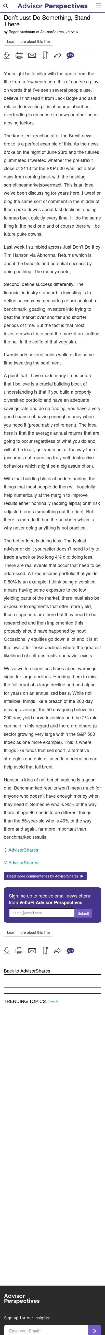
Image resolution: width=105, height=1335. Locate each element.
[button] (6, 55)
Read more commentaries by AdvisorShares (44, 876)
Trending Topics (25, 1001)
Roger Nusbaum (22, 31)
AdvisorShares (52, 31)
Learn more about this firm (28, 41)
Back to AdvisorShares (27, 970)
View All (53, 1001)
